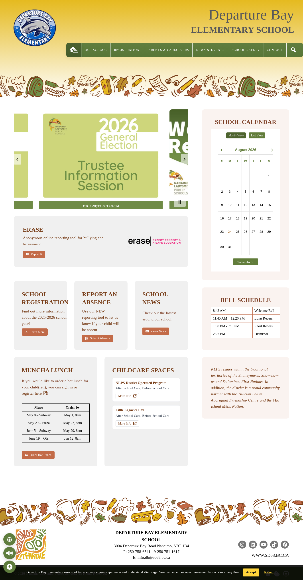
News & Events (210, 50)
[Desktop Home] (73, 50)
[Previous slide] (17, 159)
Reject (268, 572)
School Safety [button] (246, 50)
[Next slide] (184, 159)
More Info (124, 396)
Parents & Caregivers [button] (168, 50)
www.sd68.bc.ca (270, 555)
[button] (293, 50)
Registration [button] (126, 50)
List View (257, 135)
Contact (275, 50)
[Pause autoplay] (180, 202)
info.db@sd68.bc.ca (154, 557)
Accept (251, 572)
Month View (236, 135)
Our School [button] (96, 50)
